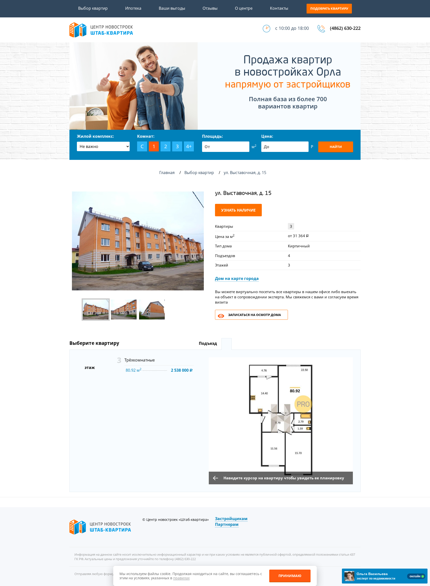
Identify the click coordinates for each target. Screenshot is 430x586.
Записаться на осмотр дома (254, 315)
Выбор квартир (93, 8)
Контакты (279, 8)
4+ (189, 146)
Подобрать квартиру (329, 8)
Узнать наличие (238, 210)
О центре (244, 8)
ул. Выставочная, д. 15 (245, 172)
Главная (167, 172)
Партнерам (227, 524)
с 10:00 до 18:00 (292, 28)
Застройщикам (231, 518)
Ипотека (133, 8)
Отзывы (210, 8)
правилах (181, 578)
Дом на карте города (237, 278)
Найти (336, 146)
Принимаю (289, 575)
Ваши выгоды (172, 8)
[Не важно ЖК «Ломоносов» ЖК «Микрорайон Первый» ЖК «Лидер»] (103, 146)
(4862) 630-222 (345, 28)
